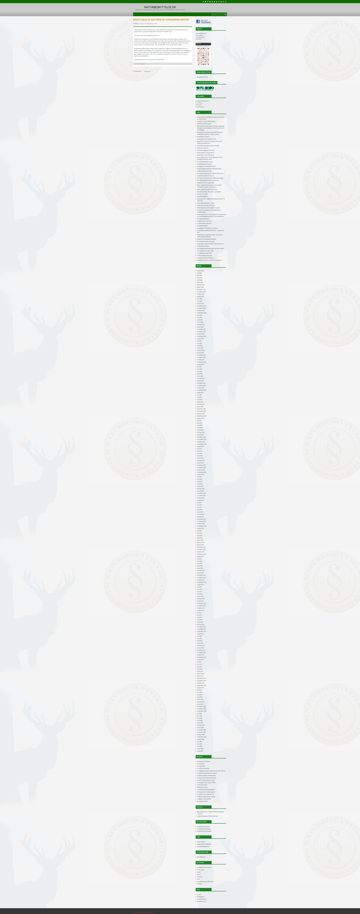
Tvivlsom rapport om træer (204, 255)
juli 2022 (199, 367)
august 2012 (200, 634)
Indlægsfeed (200, 897)
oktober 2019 (200, 442)
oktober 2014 (200, 580)
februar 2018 (200, 488)
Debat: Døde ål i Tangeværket (205, 153)
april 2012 (199, 641)
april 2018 (199, 484)
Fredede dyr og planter (203, 826)
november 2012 (201, 629)
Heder (199, 872)
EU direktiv (199, 103)
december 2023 (201, 329)
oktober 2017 (200, 498)
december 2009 (201, 706)
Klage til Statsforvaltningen (204, 171)
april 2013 (199, 620)
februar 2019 (200, 460)
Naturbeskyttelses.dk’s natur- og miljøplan (209, 192)
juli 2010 (199, 690)
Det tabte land (201, 766)
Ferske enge (200, 870)
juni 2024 (199, 315)
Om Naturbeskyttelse (203, 219)
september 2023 (201, 336)
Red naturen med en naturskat (206, 241)
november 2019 (201, 439)
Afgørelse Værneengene (204, 124)
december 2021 (201, 383)
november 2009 (201, 709)
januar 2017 (200, 516)
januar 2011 (200, 676)
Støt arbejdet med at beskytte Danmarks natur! (210, 248)
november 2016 (201, 521)
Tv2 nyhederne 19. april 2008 (205, 251)
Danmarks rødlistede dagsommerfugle (208, 145)
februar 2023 (200, 350)
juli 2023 (199, 341)
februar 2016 (200, 542)
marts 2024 (200, 322)
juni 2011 (199, 664)
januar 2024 (200, 327)
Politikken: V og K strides (204, 799)
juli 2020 (199, 420)
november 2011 (201, 652)
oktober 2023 (200, 334)
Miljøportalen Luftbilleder (204, 844)
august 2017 (200, 500)
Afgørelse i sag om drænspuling (206, 121)
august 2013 (200, 610)
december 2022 (201, 355)
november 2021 (201, 385)
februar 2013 (200, 624)
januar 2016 (200, 545)
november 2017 (201, 495)
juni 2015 (199, 561)
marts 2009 (200, 723)
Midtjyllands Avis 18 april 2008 (205, 183)
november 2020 (201, 411)
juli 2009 (199, 713)
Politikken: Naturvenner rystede (206, 796)
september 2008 (201, 737)
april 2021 (199, 399)
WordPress (151, 912)
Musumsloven (200, 107)
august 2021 (200, 392)
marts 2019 (200, 458)
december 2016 (201, 519)
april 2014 (199, 594)
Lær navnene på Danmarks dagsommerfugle (210, 178)
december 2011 (201, 650)
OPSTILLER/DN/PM (202, 226)
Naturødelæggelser (202, 196)
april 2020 (199, 427)
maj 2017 (199, 507)
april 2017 (199, 509)
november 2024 (201, 308)
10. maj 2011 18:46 (143, 23)
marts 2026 (200, 282)
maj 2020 (199, 425)
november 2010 (201, 680)
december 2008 (201, 730)
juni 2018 (199, 479)
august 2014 (200, 584)
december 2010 (201, 678)
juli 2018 (199, 477)
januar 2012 (200, 648)
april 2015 (199, 566)
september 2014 (201, 582)
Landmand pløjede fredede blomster (207, 816)
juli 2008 (199, 741)
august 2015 (200, 556)
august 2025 (200, 296)
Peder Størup (154, 23)
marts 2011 (200, 671)
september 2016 (201, 526)
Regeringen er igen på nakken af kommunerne (210, 244)
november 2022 (201, 357)
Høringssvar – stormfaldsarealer (206, 166)
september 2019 (201, 444)
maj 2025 (199, 301)
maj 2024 (199, 317)
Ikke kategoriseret (139, 64)
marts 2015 (200, 568)
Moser (199, 874)
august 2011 (200, 659)
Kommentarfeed (201, 899)
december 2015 (201, 547)
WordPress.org (201, 901)
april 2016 (199, 538)
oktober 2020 (200, 413)
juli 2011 (199, 662)
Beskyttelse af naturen (203, 136)
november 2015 (201, 549)
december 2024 (201, 306)
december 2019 (201, 437)
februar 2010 (200, 702)
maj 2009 (199, 718)
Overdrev (199, 877)
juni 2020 (199, 423)
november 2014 (201, 577)
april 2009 (199, 720)
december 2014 (201, 575)
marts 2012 (200, 643)
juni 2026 (199, 275)
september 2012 (201, 631)
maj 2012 (199, 638)
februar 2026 (200, 285)
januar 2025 (200, 303)
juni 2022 (199, 369)
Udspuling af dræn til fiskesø (205, 258)
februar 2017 (200, 514)
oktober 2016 (200, 524)
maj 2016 (199, 535)
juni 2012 (199, 636)
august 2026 (200, 270)
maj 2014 (199, 591)
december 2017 (201, 493)
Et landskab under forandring (205, 155)
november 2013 (201, 606)
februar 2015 (200, 570)
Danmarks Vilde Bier (203, 148)
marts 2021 (200, 402)
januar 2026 (200, 287)
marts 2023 (200, 348)
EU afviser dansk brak (203, 768)
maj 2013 (199, 617)
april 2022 (199, 374)
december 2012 (201, 627)
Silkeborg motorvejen (203, 246)
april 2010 (199, 697)
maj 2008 (199, 746)
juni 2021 (199, 395)
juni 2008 (199, 744)
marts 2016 (200, 540)
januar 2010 (200, 704)
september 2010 (201, 685)
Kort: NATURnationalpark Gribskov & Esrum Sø (210, 173)
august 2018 (200, 474)
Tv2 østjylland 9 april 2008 (204, 253)
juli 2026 (199, 273)
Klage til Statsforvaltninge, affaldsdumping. (209, 169)
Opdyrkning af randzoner (204, 223)
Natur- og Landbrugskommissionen (207, 189)
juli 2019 (199, 449)
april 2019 (199, 456)
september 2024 (201, 313)
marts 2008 (200, 748)
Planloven (198, 105)
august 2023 (200, 338)
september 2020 (201, 416)
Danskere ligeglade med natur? (206, 150)
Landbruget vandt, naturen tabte (206, 782)
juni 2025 (199, 299)
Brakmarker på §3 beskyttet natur (206, 139)
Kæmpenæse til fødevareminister (206, 778)
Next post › (147, 71)
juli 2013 (199, 613)
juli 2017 (199, 502)
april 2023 (199, 345)
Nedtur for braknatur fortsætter (206, 205)
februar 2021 (200, 404)
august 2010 (200, 688)
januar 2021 (200, 406)
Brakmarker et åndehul (203, 761)
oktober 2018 (200, 470)
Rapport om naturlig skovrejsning (206, 239)
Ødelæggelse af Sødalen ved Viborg (207, 228)
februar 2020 (200, 432)
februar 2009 (200, 725)
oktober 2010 (200, 683)
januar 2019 (200, 463)
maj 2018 (199, 481)
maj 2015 (199, 563)
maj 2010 (199, 695)
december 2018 (201, 465)
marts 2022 (200, 376)
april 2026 (199, 280)
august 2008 (200, 739)
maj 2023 (199, 343)
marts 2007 (200, 751)
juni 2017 (199, 505)
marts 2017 (200, 512)
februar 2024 (200, 324)
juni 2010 (199, 692)
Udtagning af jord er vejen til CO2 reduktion (209, 260)
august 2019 (200, 446)
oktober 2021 (200, 388)
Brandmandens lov (202, 77)
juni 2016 (199, 533)
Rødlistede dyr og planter (204, 831)
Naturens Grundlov (202, 194)
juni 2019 (199, 451)
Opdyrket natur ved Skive (204, 221)
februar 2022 (200, 378)
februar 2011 (200, 673)
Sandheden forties (202, 801)
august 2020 (200, 418)
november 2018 (201, 467)
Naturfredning (201, 857)
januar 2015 (200, 573)
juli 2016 (199, 531)
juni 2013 (199, 615)
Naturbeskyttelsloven (203, 846)
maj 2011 (199, 666)
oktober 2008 (200, 734)
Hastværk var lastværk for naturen (207, 773)
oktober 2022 (200, 360)
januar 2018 (200, 491)
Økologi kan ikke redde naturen (206, 792)
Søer (198, 879)
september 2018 (201, 472)
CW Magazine (137, 912)
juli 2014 (199, 587)
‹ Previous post (137, 71)
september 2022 (201, 362)
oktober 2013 (200, 608)
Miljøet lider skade (202, 787)
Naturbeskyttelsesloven (202, 101)
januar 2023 (200, 352)
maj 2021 (199, 397)
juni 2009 (199, 716)
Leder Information (202, 785)
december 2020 (201, 409)
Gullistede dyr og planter (204, 829)
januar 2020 (200, 434)
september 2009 (201, 711)
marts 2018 (200, 486)
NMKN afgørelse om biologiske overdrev (208, 208)
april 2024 (199, 320)
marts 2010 (200, 699)
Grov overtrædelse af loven (205, 162)
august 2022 (200, 364)
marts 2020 (200, 430)
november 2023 (201, 331)
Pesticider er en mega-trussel (205, 794)
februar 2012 (200, 645)
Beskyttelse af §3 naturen (204, 867)
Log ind (199, 894)
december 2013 (201, 603)
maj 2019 (199, 453)
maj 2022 (199, 371)
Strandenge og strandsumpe (205, 881)
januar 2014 (200, 601)
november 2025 (201, 292)
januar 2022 (200, 381)
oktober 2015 (200, 552)
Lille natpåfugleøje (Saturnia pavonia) (207, 180)
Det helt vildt (200, 764)
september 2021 (201, 390)
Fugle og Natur (201, 842)
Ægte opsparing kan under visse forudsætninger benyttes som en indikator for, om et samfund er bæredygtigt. (211, 128)
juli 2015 (199, 559)
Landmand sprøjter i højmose (205, 176)
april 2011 (199, 669)
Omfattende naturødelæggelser (206, 789)
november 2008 (201, 732)
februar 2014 (200, 598)
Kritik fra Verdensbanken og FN (206, 780)
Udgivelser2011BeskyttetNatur (156, 59)
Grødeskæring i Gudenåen (204, 164)
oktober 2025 (200, 294)
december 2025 (201, 289)
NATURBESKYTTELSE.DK (160, 8)
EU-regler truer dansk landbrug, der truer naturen (211, 771)
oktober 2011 (200, 655)
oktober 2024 (200, 310)
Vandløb (199, 884)
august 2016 (200, 528)
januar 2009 (200, 727)
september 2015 (201, 554)
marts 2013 (200, 622)
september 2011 (201, 657)
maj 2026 (199, 278)
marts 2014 (200, 596)
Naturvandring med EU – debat (205, 203)
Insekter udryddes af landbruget (206, 775)
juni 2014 (199, 589)
